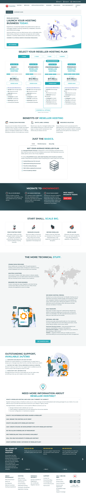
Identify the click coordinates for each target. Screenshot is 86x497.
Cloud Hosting (21, 483)
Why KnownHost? (9, 479)
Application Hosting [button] (38, 5)
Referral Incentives (10, 485)
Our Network (8, 483)
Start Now (67, 198)
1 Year (49, 56)
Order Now (14, 83)
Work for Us (59, 479)
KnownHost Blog (47, 480)
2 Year (37, 56)
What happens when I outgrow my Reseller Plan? (23, 442)
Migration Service (35, 484)
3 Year (24, 56)
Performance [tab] (42, 144)
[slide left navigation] (22, 459)
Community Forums (48, 483)
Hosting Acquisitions (10, 487)
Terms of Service (60, 483)
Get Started (12, 44)
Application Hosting (23, 489)
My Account (46, 485)
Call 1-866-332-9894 (61, 476)
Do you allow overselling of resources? (20, 430)
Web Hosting (21, 478)
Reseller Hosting (22, 480)
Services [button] (26, 5)
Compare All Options (43, 110)
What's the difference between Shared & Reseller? (24, 415)
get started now (43, 341)
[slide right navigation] (82, 459)
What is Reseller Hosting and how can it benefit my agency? (27, 399)
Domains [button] (49, 5)
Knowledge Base (47, 481)
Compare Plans (18, 12)
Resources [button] (57, 5)
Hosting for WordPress (24, 487)
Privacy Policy (59, 481)
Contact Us (78, 6)
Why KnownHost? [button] (67, 5)
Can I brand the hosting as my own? (18, 419)
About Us (7, 481)
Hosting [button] (19, 5)
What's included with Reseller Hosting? (20, 423)
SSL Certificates (35, 483)
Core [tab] (33, 144)
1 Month (62, 56)
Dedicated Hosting (22, 485)
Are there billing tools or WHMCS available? (22, 434)
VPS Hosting (21, 481)
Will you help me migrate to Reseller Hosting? (22, 438)
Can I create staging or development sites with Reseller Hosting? (29, 426)
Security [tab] (51, 144)
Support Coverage (60, 491)
